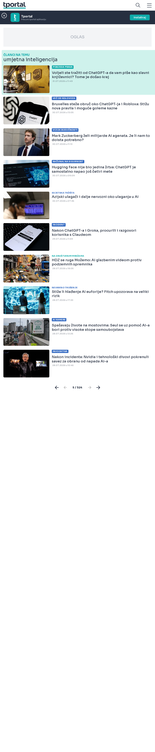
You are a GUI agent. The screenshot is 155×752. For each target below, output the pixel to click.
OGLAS (77, 37)
